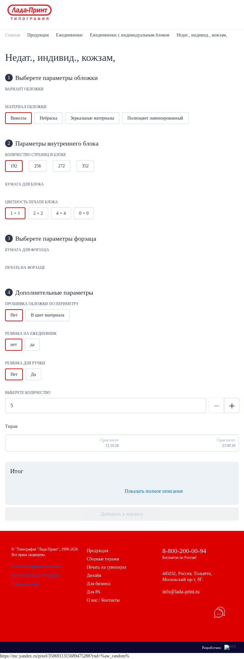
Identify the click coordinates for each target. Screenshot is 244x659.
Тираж (11, 426)
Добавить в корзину (122, 514)
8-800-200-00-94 (184, 550)
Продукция (38, 35)
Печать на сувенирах (106, 567)
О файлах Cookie (24, 584)
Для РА (93, 592)
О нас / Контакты (103, 600)
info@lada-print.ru (181, 591)
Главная (12, 35)
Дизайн (94, 575)
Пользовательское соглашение (35, 575)
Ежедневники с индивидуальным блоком (129, 35)
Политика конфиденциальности (36, 566)
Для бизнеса (98, 583)
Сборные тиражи (103, 559)
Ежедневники (69, 35)
